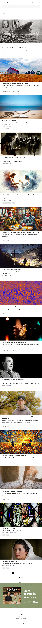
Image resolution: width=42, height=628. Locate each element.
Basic (4, 128)
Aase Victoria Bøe (9, 238)
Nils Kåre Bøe (10, 89)
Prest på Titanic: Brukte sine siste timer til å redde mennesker (19, 48)
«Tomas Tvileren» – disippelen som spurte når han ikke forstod (20, 195)
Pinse (4, 313)
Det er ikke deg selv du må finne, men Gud (14, 455)
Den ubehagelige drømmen (9, 561)
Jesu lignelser (15, 91)
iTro (7, 2)
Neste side (27, 572)
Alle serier (21, 577)
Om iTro (21, 616)
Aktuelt (4, 350)
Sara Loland (9, 459)
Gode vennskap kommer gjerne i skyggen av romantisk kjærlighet (20, 232)
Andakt (4, 91)
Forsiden (21, 614)
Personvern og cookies (21, 618)
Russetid (9, 350)
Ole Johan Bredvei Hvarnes (11, 532)
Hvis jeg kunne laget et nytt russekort (13, 379)
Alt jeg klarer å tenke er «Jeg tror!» (12, 491)
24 (23, 572)
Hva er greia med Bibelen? (9, 120)
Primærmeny (2, 2)
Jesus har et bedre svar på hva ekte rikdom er (15, 83)
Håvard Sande (9, 163)
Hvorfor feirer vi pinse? (9, 307)
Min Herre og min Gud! (8, 528)
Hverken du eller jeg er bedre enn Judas (13, 157)
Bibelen (8, 91)
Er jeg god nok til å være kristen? (11, 269)
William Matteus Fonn (10, 424)
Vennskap (8, 240)
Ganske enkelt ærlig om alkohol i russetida (14, 342)
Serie (4, 54)
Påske (4, 499)
